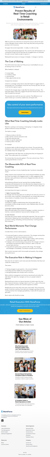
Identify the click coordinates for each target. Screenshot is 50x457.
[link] (19, 7)
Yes (26, 1)
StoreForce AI (43, 3)
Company (5, 3)
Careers (23, 3)
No (27, 1)
